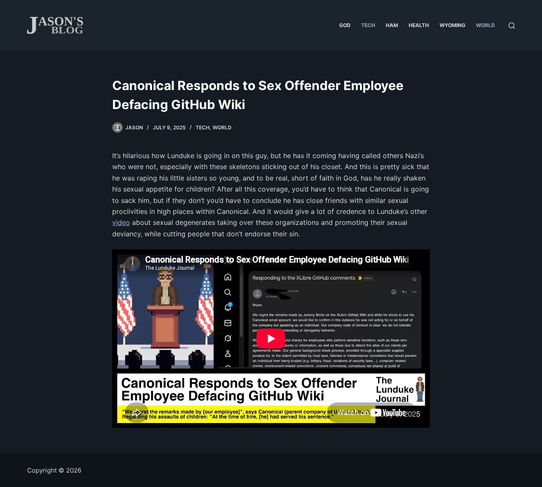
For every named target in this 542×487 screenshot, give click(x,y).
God (345, 25)
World (485, 25)
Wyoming (452, 25)
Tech (368, 25)
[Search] (512, 25)
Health (419, 25)
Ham (392, 25)
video (121, 222)
